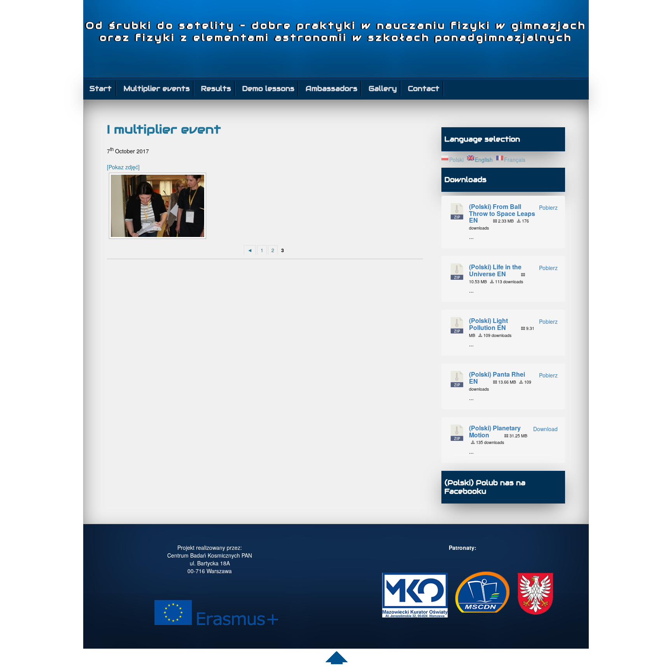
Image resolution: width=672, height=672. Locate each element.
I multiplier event (164, 129)
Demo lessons (268, 88)
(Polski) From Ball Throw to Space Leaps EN (502, 213)
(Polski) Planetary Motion (495, 431)
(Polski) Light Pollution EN (488, 324)
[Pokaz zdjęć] (123, 167)
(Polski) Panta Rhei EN (497, 378)
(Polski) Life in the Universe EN (495, 270)
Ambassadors (331, 88)
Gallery (383, 88)
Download (545, 429)
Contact (423, 88)
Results (216, 88)
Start (100, 88)
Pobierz (548, 207)
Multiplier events (157, 88)
